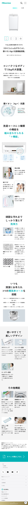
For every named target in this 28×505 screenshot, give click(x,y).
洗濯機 (4, 465)
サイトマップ (4, 496)
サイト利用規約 (5, 498)
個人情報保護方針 (5, 494)
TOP (3, 464)
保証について (4, 492)
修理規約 (3, 500)
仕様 (22, 8)
